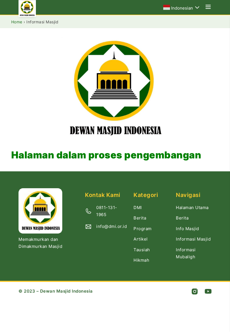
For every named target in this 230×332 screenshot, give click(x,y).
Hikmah (141, 260)
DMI (138, 207)
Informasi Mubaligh (186, 253)
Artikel (141, 239)
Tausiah (142, 249)
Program (143, 228)
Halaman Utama (192, 207)
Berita (140, 218)
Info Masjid (187, 228)
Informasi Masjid (193, 239)
